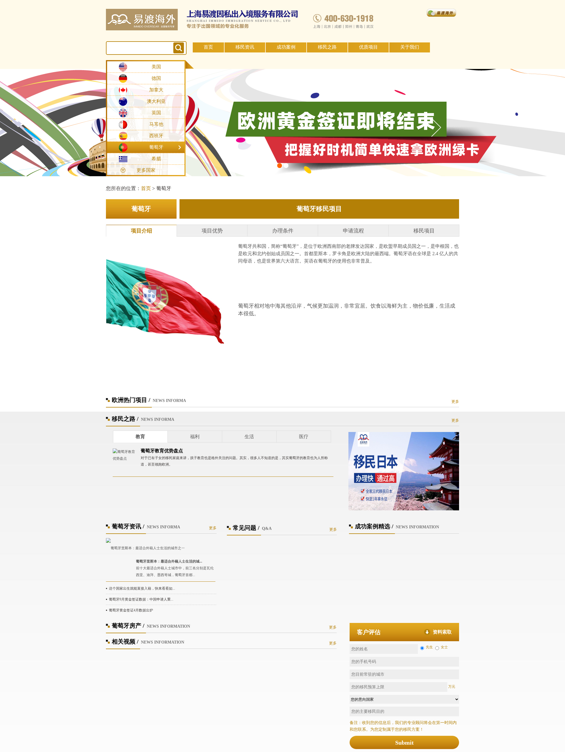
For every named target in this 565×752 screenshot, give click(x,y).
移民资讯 (244, 47)
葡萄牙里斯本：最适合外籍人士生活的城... (169, 561)
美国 (156, 66)
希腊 (156, 158)
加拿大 (156, 89)
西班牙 (156, 135)
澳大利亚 (156, 101)
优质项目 (368, 47)
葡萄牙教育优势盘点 (162, 450)
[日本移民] (403, 471)
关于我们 (409, 47)
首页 (208, 47)
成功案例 (286, 47)
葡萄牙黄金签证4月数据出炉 (131, 610)
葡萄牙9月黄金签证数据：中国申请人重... (141, 599)
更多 (455, 401)
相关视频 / (125, 641)
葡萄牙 (156, 147)
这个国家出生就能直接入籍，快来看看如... (142, 588)
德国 (156, 78)
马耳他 (156, 124)
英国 (156, 112)
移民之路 (327, 47)
